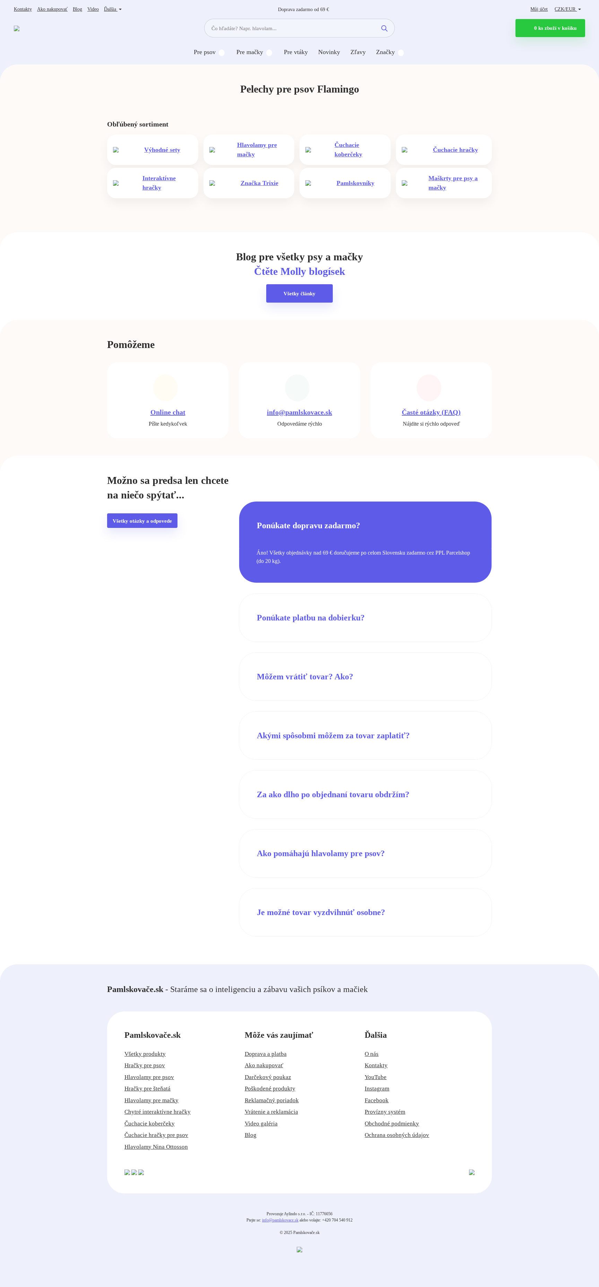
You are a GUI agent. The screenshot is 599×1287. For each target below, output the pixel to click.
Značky (385, 52)
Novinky (329, 52)
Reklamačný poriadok (272, 1100)
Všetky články (299, 293)
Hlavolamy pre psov (149, 1077)
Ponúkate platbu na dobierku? (311, 617)
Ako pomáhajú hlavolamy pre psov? (321, 853)
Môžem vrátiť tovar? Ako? (305, 676)
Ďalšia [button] (111, 9)
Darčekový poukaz (268, 1077)
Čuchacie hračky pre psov (156, 1135)
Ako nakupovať (52, 9)
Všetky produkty (145, 1054)
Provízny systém (385, 1111)
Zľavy (358, 52)
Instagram (377, 1088)
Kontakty (23, 9)
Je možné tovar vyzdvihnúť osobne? (321, 912)
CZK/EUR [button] (566, 9)
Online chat (167, 412)
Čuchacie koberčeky (149, 1123)
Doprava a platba (266, 1054)
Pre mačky (249, 52)
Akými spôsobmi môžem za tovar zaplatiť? (333, 735)
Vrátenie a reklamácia (271, 1111)
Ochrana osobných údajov (397, 1135)
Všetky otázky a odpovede (142, 521)
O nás (372, 1054)
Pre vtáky (296, 52)
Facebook (377, 1100)
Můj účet (539, 9)
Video (93, 9)
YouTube (376, 1077)
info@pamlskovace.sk (299, 412)
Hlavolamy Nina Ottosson (156, 1146)
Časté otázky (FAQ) (431, 412)
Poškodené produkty (270, 1088)
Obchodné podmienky (392, 1123)
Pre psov (205, 52)
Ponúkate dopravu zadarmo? (308, 525)
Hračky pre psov (144, 1065)
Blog (77, 9)
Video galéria (261, 1123)
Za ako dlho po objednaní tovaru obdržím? (333, 794)
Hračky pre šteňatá (147, 1088)
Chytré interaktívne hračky (157, 1111)
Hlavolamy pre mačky (151, 1100)
